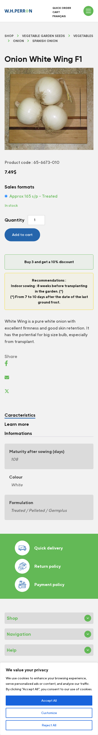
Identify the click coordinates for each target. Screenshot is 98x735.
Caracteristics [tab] (20, 415)
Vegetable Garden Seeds (43, 36)
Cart (56, 12)
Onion (18, 41)
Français (59, 16)
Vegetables (83, 36)
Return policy (47, 566)
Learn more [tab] (17, 424)
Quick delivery (48, 548)
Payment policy (49, 584)
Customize (49, 713)
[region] (49, 698)
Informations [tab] (18, 433)
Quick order (61, 8)
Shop (9, 36)
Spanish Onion (45, 41)
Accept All (49, 700)
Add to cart (22, 235)
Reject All (49, 725)
